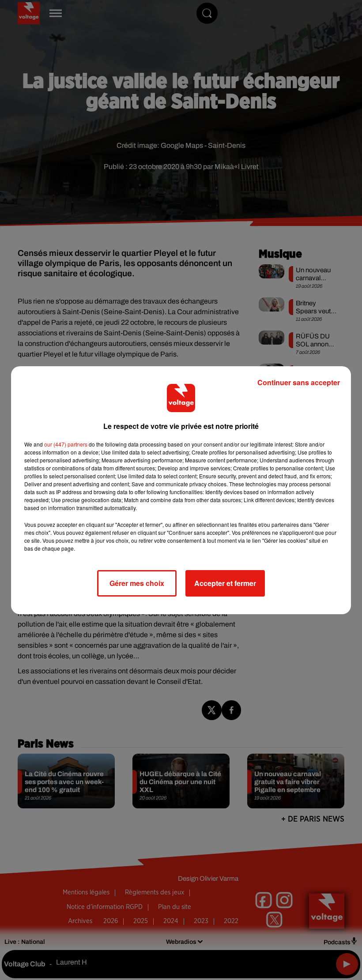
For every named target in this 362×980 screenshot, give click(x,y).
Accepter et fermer (225, 583)
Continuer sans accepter (298, 382)
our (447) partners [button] (65, 444)
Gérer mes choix (136, 583)
